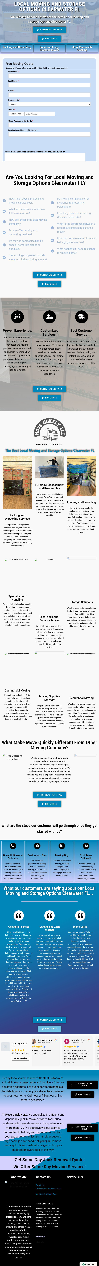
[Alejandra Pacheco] (19, 915)
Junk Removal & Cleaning (82, 49)
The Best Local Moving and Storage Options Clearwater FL (49, 450)
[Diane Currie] (80, 915)
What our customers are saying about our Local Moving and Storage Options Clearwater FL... (50, 890)
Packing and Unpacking (17, 47)
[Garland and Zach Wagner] (49, 915)
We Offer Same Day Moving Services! (49, 1166)
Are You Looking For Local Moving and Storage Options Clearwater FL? (50, 180)
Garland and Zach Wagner (49, 928)
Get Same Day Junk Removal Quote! (50, 1159)
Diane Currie (80, 926)
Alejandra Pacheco (18, 926)
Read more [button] (41, 1062)
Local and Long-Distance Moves (49, 49)
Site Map (40, 1242)
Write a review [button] (20, 1058)
